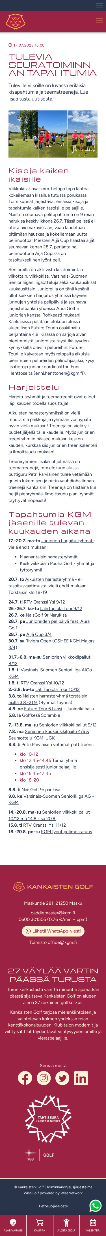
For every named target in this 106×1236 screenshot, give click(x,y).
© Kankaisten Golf (29, 1187)
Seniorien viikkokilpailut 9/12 (68, 725)
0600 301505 (33, 919)
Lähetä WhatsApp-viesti (57, 931)
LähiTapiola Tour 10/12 (57, 689)
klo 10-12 (29, 754)
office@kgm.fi (62, 942)
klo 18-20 (29, 780)
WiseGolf (31, 1193)
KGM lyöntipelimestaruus (66, 831)
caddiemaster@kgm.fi (53, 913)
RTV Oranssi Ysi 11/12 (44, 825)
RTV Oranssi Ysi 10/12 (42, 683)
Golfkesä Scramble (41, 715)
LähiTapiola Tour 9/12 (61, 608)
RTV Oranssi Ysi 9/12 (44, 602)
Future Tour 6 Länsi (43, 708)
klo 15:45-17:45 (35, 773)
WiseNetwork (71, 1193)
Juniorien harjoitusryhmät (67, 540)
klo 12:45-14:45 (35, 760)
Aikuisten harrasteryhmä (49, 579)
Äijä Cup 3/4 (39, 634)
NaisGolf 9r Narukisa (46, 615)
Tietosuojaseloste (53, 1206)
